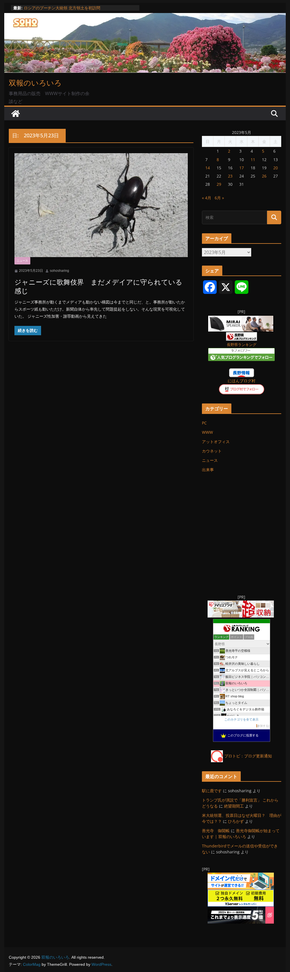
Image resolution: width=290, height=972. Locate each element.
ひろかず (236, 821)
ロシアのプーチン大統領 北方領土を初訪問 (62, 8)
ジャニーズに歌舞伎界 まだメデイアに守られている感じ (98, 286)
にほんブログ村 (241, 380)
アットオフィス (216, 441)
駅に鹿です (212, 790)
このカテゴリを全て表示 (241, 719)
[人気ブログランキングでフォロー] (241, 351)
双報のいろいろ (35, 83)
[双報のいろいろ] (15, 113)
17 (241, 167)
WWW (207, 432)
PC (204, 423)
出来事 (208, 469)
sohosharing (59, 271)
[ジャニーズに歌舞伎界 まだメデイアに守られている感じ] (100, 205)
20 (275, 167)
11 (253, 159)
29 (219, 184)
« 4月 (206, 197)
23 (230, 176)
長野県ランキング (241, 344)
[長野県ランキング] (241, 335)
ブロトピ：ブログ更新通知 (248, 756)
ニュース (22, 260)
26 (264, 176)
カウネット (212, 451)
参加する (262, 725)
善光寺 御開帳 (216, 830)
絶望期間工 (234, 806)
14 (207, 167)
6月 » (219, 197)
